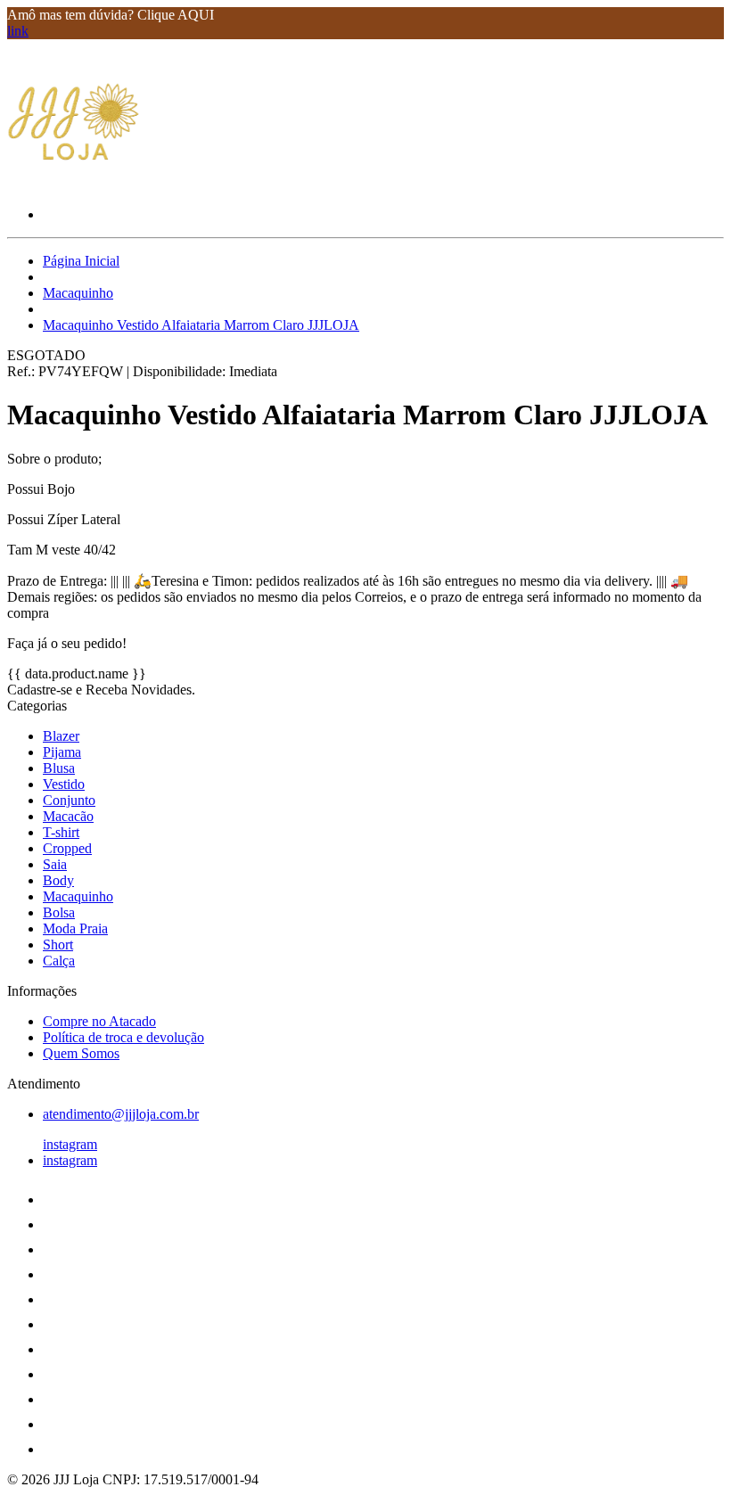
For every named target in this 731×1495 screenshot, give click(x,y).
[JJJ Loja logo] (74, 184)
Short (58, 944)
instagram (70, 1144)
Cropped (67, 848)
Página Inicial (81, 260)
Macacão (68, 816)
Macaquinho (78, 292)
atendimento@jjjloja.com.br (121, 1113)
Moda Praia (75, 928)
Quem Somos (81, 1053)
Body (58, 880)
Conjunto (69, 800)
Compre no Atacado (99, 1021)
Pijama (62, 752)
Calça (59, 960)
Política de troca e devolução (123, 1037)
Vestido (64, 784)
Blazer (61, 735)
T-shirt (61, 832)
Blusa (59, 768)
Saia (55, 864)
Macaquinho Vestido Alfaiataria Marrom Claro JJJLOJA (201, 325)
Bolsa (59, 912)
